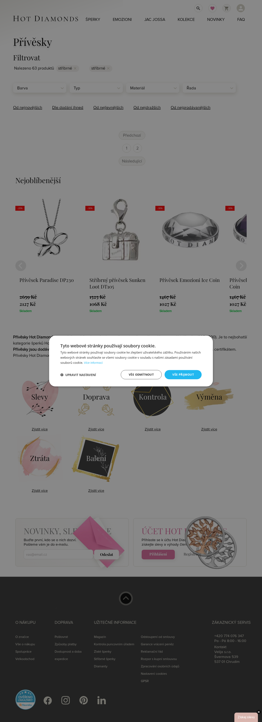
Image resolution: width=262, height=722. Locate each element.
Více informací (93, 362)
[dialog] (131, 361)
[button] (78, 374)
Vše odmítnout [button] (141, 374)
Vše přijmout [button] (183, 374)
